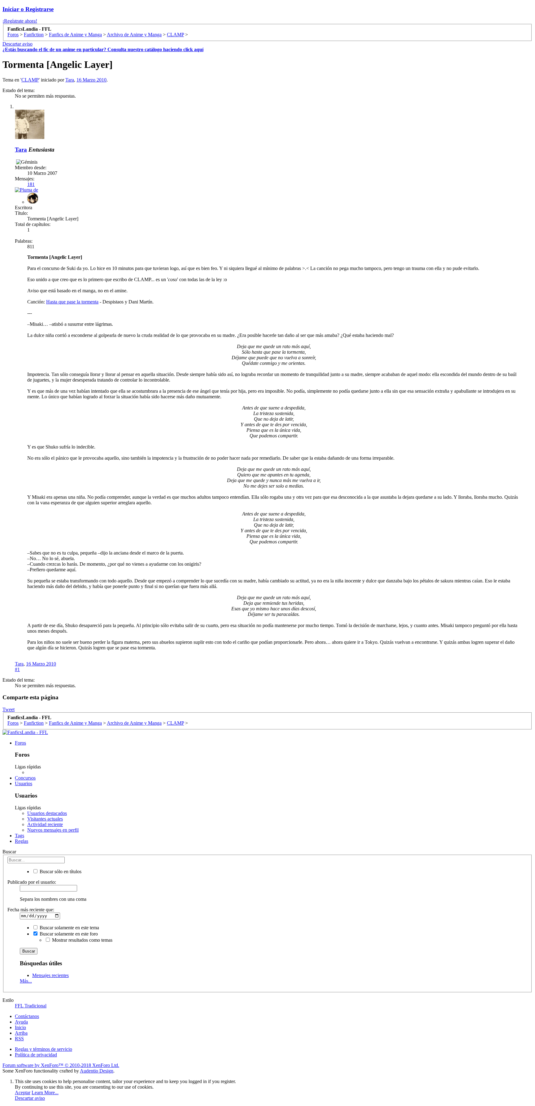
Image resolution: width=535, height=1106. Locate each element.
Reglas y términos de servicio (43, 1049)
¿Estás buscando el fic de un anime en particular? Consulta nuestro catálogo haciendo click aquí (102, 49)
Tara (69, 79)
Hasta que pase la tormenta (72, 301)
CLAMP (30, 79)
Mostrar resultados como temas (81, 940)
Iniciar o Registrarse (28, 9)
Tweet (8, 709)
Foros (20, 742)
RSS (19, 1038)
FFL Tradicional (30, 1005)
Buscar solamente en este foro (68, 933)
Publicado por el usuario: (31, 882)
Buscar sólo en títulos (59, 871)
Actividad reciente (45, 824)
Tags (19, 835)
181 (31, 184)
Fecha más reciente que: (30, 909)
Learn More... (45, 1092)
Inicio (20, 1027)
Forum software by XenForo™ (60, 1065)
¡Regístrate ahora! (19, 21)
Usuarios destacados (47, 813)
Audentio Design (96, 1070)
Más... (26, 981)
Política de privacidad (36, 1054)
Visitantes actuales (45, 818)
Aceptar (22, 1092)
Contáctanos (27, 1016)
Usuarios (23, 783)
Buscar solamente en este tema (68, 927)
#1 (17, 669)
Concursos (25, 778)
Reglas (21, 841)
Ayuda (21, 1021)
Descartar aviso (17, 43)
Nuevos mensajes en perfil (53, 830)
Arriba (21, 1033)
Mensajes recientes (50, 975)
